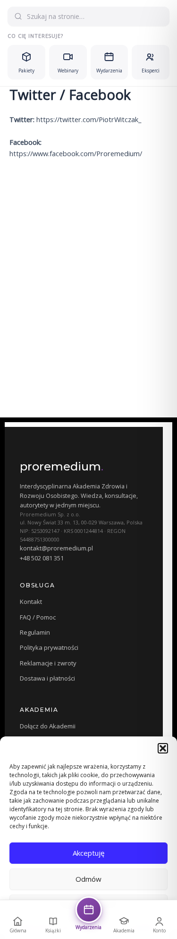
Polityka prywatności (49, 647)
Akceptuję (88, 853)
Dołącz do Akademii (48, 726)
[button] (163, 748)
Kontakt (31, 601)
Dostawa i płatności (47, 678)
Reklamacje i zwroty (48, 663)
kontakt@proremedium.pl (56, 548)
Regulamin (35, 632)
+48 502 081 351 (42, 558)
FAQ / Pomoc (38, 617)
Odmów (88, 879)
